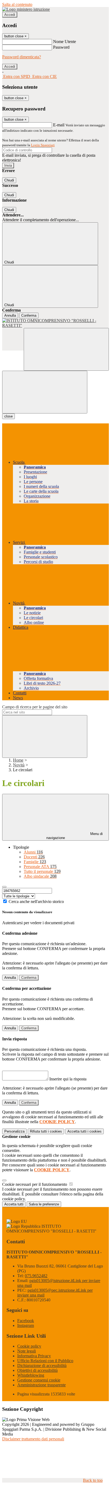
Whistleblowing (30, 1375)
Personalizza (14, 1131)
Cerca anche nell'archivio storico (36, 901)
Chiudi (9, 180)
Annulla (10, 315)
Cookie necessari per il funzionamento (35, 1184)
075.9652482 (36, 1275)
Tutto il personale (42, 871)
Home (18, 760)
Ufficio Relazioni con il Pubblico (45, 1360)
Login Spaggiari (43, 145)
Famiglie (35, 861)
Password (61, 47)
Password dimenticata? (21, 57)
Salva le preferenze (44, 1204)
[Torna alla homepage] (55, 323)
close (8, 416)
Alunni (33, 852)
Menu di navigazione (74, 836)
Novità (19, 765)
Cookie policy (29, 1346)
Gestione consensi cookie (38, 1380)
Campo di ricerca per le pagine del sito (34, 707)
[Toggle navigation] (44, 392)
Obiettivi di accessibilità (37, 1370)
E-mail (58, 125)
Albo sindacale (40, 876)
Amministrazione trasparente (41, 1385)
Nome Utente (64, 41)
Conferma (28, 315)
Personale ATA (40, 866)
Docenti (34, 857)
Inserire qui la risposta (67, 1079)
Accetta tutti (84, 1131)
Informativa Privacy (34, 1356)
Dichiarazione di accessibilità (42, 1365)
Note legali (26, 1351)
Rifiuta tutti (46, 1131)
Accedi (9, 15)
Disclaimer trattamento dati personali (33, 1439)
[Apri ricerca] (66, 349)
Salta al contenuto (17, 4)
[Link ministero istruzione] (26, 9)
